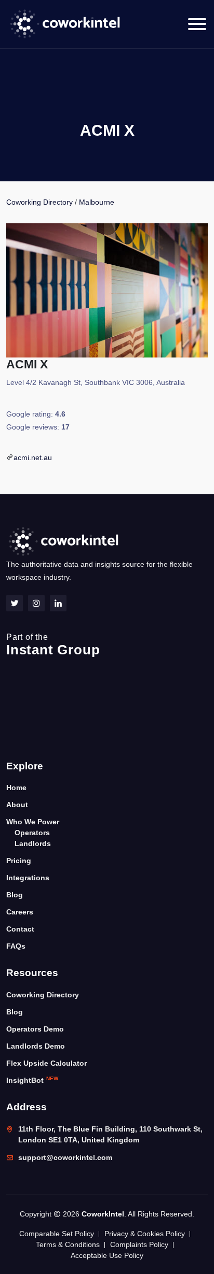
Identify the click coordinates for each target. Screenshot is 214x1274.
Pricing (18, 860)
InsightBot (32, 1080)
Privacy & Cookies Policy (144, 1233)
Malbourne (96, 202)
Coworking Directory (39, 202)
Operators (32, 832)
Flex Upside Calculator (46, 1063)
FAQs (15, 946)
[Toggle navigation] (197, 24)
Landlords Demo (35, 1046)
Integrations (27, 878)
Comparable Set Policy (56, 1233)
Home (16, 787)
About (17, 804)
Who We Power (32, 822)
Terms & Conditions (68, 1244)
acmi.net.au (33, 457)
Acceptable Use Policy (107, 1255)
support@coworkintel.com (65, 1157)
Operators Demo (35, 1029)
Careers (19, 912)
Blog (14, 895)
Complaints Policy (139, 1244)
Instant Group (53, 645)
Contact (20, 929)
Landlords (33, 843)
